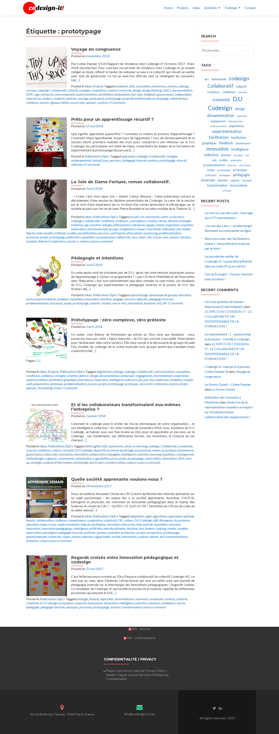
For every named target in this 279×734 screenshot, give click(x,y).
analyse (94, 599)
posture (153, 160)
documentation (182, 90)
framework (95, 603)
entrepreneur (235, 121)
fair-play (137, 94)
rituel (141, 237)
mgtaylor (51, 458)
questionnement (36, 536)
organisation (101, 458)
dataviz (84, 376)
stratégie (36, 462)
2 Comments (117, 102)
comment (141, 599)
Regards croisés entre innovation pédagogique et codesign (125, 559)
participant (96, 98)
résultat (106, 303)
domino (173, 221)
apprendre (107, 599)
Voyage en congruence (96, 49)
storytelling (45, 388)
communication (164, 371)
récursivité (146, 384)
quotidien (88, 237)
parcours (115, 160)
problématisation (170, 233)
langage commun (124, 299)
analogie (82, 599)
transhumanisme (177, 536)
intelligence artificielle (88, 528)
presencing (150, 233)
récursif (181, 160)
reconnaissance (106, 237)
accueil (134, 217)
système (102, 102)
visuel (57, 388)
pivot (114, 458)
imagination (127, 229)
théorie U (44, 241)
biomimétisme (124, 599)
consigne (84, 90)
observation (34, 532)
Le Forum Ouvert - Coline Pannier (228, 384)
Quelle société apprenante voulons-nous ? (116, 479)
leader (187, 229)
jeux (105, 160)
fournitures (85, 380)
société (116, 536)
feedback (150, 94)
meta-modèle (44, 233)
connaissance (77, 520)
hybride (148, 524)
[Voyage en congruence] (46, 67)
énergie (107, 225)
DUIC (30, 94)
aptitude (188, 516)
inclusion (174, 524)
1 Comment (175, 303)
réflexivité (123, 237)
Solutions (210, 8)
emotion (95, 225)
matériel (59, 98)
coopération (95, 520)
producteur (128, 532)
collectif (72, 90)
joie (179, 229)
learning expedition (162, 454)
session (44, 102)
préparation (41, 384)
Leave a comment (101, 241)
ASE (132, 86)
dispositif (99, 450)
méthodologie (35, 458)
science (76, 536)
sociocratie (77, 102)
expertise (187, 225)
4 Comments (91, 164)
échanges (185, 221)
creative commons (119, 90)
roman (157, 237)
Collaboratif (58, 90)
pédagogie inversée (135, 160)
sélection (88, 536)
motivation (236, 160)
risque (66, 536)
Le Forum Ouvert (223, 389)
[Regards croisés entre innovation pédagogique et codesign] (46, 575)
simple (183, 384)
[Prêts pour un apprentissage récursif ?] (46, 142)
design (137, 90)
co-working (139, 446)
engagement (144, 376)
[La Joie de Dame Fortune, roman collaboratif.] (46, 204)
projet (44, 237)
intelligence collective (123, 380)
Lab (214, 160)
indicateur (168, 229)
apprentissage (139, 295)
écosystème (169, 450)
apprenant (128, 156)
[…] (77, 80)
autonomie (159, 86)
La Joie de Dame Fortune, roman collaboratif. (120, 181)
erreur (52, 524)
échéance (77, 225)
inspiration (101, 380)
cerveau (31, 90)
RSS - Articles (141, 629)
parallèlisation (87, 233)
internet (31, 98)
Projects (183, 8)
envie (29, 299)
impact (141, 229)
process (92, 384)
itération (132, 528)
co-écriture (176, 217)
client (127, 446)
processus (32, 237)
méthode (60, 233)
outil (29, 384)
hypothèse (77, 299)
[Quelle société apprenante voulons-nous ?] (46, 497)
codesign (43, 90)
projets (141, 532)
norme (181, 603)
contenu (169, 599)
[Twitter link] (214, 708)
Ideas (196, 8)
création (152, 221)
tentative (150, 303)
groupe (113, 229)
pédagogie (32, 607)
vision (44, 541)
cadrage (183, 86)
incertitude (154, 229)
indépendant (183, 94)
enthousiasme (122, 225)
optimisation (83, 458)
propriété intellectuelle (136, 98)
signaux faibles (59, 102)
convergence (137, 221)
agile (148, 516)
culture (56, 450)
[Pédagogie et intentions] (46, 276)
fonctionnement (97, 229)
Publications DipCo (97, 156)
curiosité (68, 450)
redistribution (178, 98)
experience (173, 225)
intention (106, 299)
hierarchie (128, 524)
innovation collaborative (90, 454)
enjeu (43, 524)
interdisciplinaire (114, 528)
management (185, 454)
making (161, 528)
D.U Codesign (83, 450)
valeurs (84, 241)
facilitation (106, 94)
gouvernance (165, 94)
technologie (81, 462)
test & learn (97, 462)
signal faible (102, 536)
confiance (121, 221)
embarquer (128, 376)
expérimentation (87, 94)
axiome (172, 86)
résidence (32, 102)
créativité (110, 520)
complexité (185, 446)
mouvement (66, 458)
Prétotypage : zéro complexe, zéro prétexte (118, 319)
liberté (30, 233)
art (142, 217)
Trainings (230, 8)
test (159, 303)
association (143, 86)
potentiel (114, 532)
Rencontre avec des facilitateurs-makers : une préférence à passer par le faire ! (228, 243)
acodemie (121, 86)
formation (114, 524)
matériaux (162, 380)
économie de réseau (147, 450)
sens (165, 237)
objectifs (141, 299)
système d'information (57, 462)
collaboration (45, 520)
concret (31, 450)
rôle (149, 237)
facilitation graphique (63, 380)
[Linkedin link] (220, 708)
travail (71, 241)
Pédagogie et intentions (97, 258)
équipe (150, 225)
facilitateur (99, 524)
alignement (104, 371)
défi (155, 520)
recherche (54, 536)
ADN (88, 446)
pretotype (56, 384)
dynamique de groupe (163, 295)
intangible (113, 454)
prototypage (161, 98)
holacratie (50, 454)
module (188, 380)
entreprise (47, 94)
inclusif (97, 160)
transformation (116, 462)
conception (183, 371)
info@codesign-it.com (139, 714)
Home (168, 8)
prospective (154, 532)
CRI (120, 520)
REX (181, 458)
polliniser (90, 532)
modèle (72, 233)
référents (77, 164)
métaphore (168, 603)
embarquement (81, 160)
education (184, 295)
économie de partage (120, 450)
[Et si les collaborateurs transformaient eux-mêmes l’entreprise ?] (46, 422)
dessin (163, 221)
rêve (134, 237)
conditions (107, 221)
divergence (166, 520)
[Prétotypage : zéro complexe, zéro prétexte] (46, 338)
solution (185, 237)
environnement (65, 94)
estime (160, 225)
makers (47, 98)
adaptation (137, 516)
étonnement (185, 450)
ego (37, 94)
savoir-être (119, 303)
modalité (176, 380)
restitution (160, 384)
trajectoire (58, 241)
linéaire (150, 528)
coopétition (99, 90)
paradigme (50, 532)
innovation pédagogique (57, 528)
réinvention (169, 458)
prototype (131, 384)
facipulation (122, 94)
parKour (71, 98)
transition (32, 541)
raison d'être (153, 458)
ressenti (95, 303)
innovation (92, 299)
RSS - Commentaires (140, 638)
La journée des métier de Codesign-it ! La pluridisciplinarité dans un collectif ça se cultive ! (228, 261)
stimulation (135, 303)
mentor (172, 528)
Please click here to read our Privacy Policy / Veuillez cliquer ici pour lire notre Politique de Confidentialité (137, 675)
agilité (97, 446)
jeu (39, 98)
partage (83, 98)
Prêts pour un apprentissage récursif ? (112, 119)
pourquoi (72, 607)
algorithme (160, 516)
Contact (250, 8)
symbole (31, 241)
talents (154, 536)
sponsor (91, 102)
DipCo (167, 90)
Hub (139, 524)
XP (165, 303)
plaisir (138, 233)
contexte (181, 599)
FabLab (85, 524)
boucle (30, 520)
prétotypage (113, 98)
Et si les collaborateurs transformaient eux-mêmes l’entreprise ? (126, 407)
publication (73, 237)
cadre (164, 217)
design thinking (152, 90)
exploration (78, 229)
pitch (129, 233)
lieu (151, 380)
